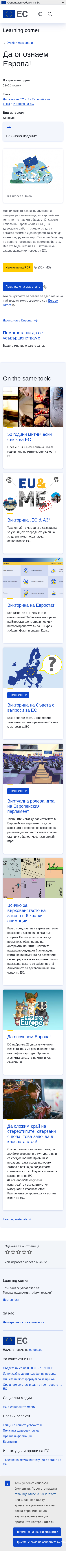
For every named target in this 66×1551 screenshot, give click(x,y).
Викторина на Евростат (30, 605)
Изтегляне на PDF (18, 267)
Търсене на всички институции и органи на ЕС (32, 1461)
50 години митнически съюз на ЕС (29, 437)
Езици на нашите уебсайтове (23, 1425)
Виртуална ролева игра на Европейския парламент (30, 806)
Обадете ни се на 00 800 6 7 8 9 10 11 (28, 1368)
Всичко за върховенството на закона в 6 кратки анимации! (26, 913)
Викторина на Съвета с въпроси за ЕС (30, 707)
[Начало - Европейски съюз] (19, 14)
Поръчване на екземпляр (23, 286)
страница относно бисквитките (35, 1494)
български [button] (40, 14)
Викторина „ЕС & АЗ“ (28, 519)
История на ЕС (23, 103)
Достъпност (11, 1299)
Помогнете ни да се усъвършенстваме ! (23, 335)
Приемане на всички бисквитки (37, 1531)
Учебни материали (20, 42)
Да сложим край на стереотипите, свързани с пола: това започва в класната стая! (31, 1134)
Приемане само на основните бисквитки (39, 1542)
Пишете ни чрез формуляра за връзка (29, 1379)
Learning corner (16, 1280)
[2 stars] (10, 1252)
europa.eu (35, 1349)
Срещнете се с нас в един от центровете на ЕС (32, 1386)
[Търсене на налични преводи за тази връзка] (35, 268)
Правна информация (17, 1436)
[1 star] (7, 1252)
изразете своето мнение (29, 1262)
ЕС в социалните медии (19, 1406)
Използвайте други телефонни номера (29, 1373)
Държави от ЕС (13, 99)
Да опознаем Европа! (29, 1036)
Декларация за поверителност (23, 1322)
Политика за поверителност (22, 1430)
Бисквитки (10, 1441)
